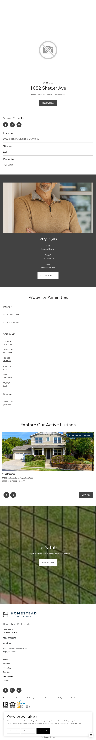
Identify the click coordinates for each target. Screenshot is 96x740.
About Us (6, 664)
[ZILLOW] (19, 690)
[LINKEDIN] (12, 690)
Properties (7, 668)
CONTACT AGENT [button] (48, 275)
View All (86, 495)
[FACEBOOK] (5, 690)
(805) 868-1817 (9, 629)
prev (6, 495)
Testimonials (8, 676)
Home (5, 659)
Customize (28, 731)
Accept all (43, 731)
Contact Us (7, 680)
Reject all (13, 731)
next (13, 495)
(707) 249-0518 (48, 258)
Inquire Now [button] (48, 103)
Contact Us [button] (48, 562)
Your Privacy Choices (48, 737)
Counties (6, 672)
